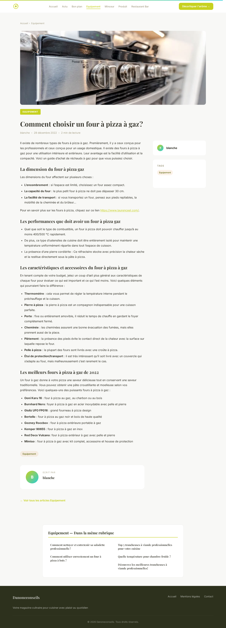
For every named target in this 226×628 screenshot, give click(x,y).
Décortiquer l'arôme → (196, 6)
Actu (64, 6)
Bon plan (77, 6)
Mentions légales (190, 596)
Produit (122, 6)
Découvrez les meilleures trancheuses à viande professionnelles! (142, 566)
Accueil (53, 6)
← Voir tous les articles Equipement (42, 500)
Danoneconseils (26, 597)
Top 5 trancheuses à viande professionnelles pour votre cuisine (145, 546)
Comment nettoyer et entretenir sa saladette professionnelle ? (77, 546)
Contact (208, 596)
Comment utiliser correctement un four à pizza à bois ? (75, 558)
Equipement (93, 6)
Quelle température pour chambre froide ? (144, 556)
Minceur (109, 6)
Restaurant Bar (140, 6)
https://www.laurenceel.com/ (119, 210)
